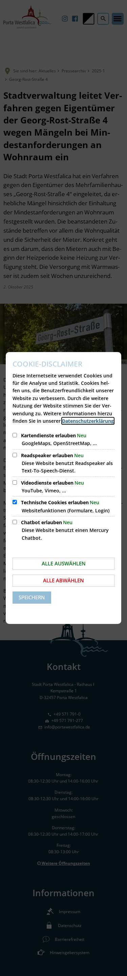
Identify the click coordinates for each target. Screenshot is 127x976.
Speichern (32, 597)
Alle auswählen (64, 563)
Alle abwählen (63, 580)
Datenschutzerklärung (88, 421)
